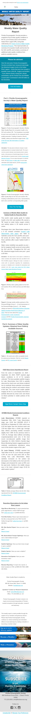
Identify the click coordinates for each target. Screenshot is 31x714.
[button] (15, 87)
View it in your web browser (22, 2)
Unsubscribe (7, 713)
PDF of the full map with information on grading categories (15, 140)
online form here (8, 512)
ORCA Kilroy (10, 160)
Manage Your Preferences (20, 713)
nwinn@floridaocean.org (17, 591)
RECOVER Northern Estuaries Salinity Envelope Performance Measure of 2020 (15, 310)
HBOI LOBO (17, 160)
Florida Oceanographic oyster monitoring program (11, 314)
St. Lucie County (12, 360)
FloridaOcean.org (18, 585)
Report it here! (5, 531)
